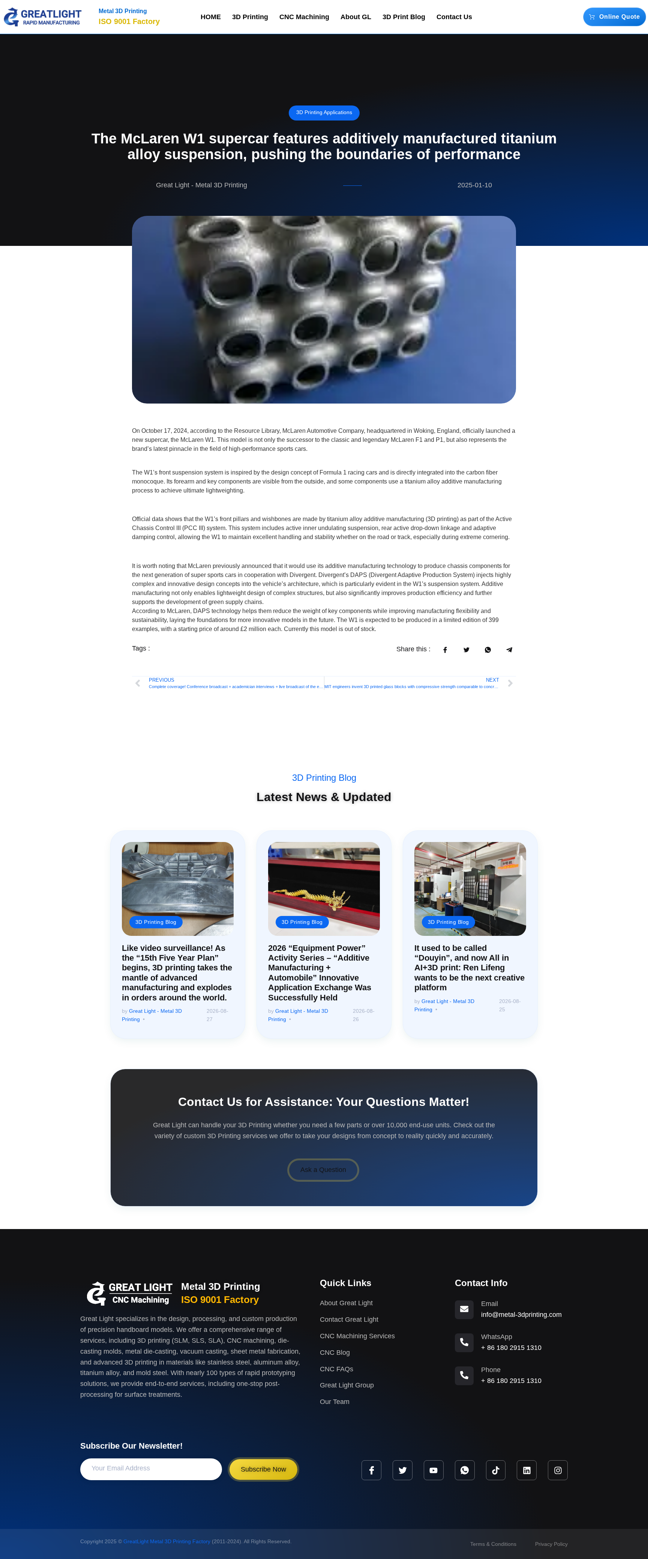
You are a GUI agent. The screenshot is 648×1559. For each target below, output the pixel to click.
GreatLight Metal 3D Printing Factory (166, 1541)
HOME (211, 17)
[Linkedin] (527, 1470)
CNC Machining (304, 17)
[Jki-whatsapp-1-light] (465, 1470)
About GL (355, 17)
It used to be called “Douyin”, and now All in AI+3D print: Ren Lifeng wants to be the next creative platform (469, 968)
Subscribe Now (263, 1469)
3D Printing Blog (324, 778)
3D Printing (250, 17)
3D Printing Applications (324, 112)
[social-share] (445, 650)
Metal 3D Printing (123, 11)
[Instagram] (558, 1470)
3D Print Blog (403, 17)
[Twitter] (402, 1470)
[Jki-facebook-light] (371, 1470)
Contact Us (454, 17)
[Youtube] (434, 1470)
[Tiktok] (496, 1470)
